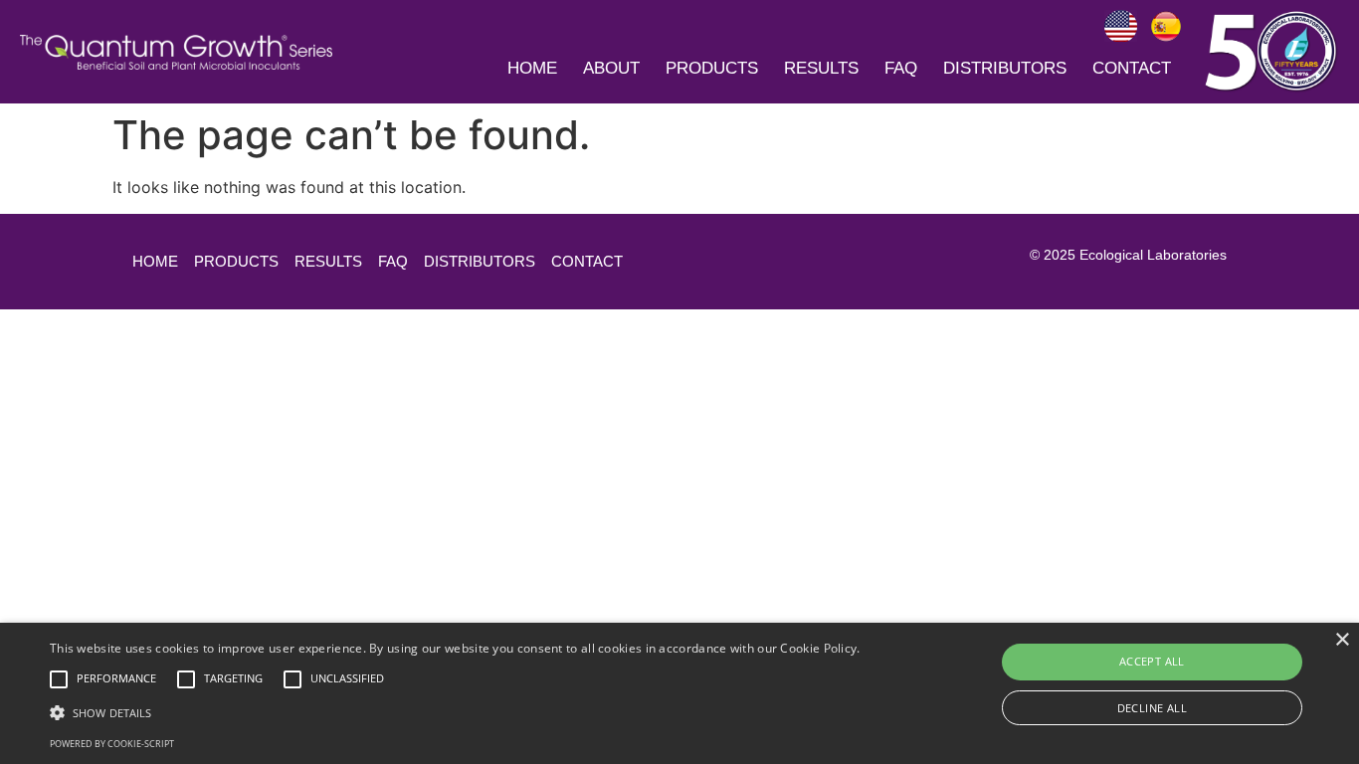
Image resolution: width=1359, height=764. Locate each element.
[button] (455, 712)
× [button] (1341, 640)
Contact (1131, 68)
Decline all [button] (1152, 707)
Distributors (1005, 68)
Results (821, 68)
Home (532, 68)
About (611, 68)
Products (712, 68)
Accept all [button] (1152, 661)
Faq (900, 68)
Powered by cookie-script (112, 743)
